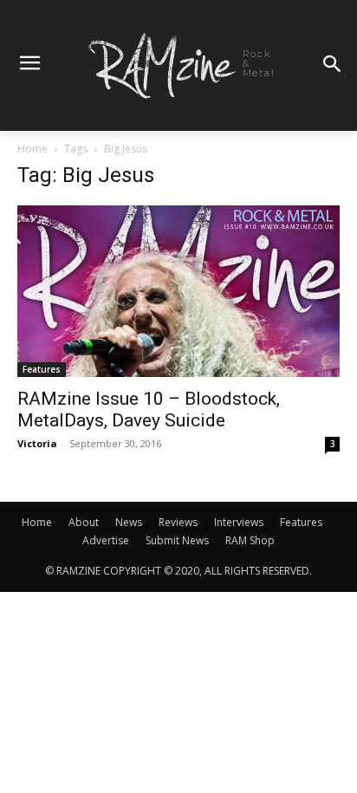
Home (32, 148)
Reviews (178, 522)
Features (42, 369)
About (83, 522)
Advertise (105, 540)
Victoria (37, 443)
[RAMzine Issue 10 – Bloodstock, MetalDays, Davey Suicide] (178, 291)
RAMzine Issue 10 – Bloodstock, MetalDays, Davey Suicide (148, 409)
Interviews (238, 522)
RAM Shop (250, 540)
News (128, 522)
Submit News (177, 540)
